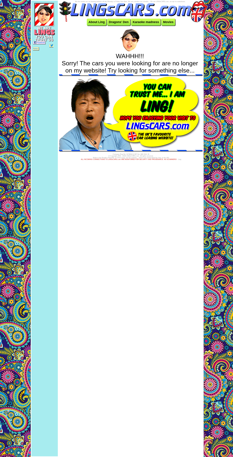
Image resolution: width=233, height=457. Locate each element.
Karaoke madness (146, 22)
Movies (168, 22)
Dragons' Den (119, 22)
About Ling (97, 22)
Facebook (41, 43)
